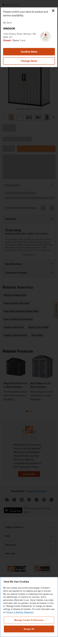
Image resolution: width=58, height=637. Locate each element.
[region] (29, 607)
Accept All (29, 628)
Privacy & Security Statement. (20, 612)
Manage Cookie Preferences (28, 619)
